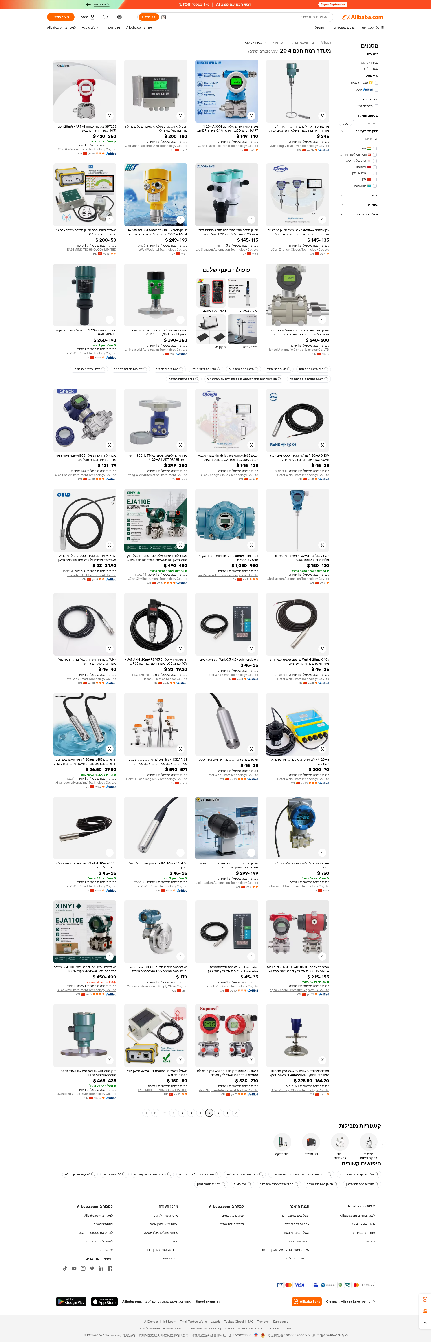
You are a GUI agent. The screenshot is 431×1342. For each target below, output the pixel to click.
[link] (425, 1299)
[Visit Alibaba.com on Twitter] (92, 1268)
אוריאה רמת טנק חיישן (360, 1184)
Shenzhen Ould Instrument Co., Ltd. (91, 575)
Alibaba (326, 42)
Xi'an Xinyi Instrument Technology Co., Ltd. (157, 578)
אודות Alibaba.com (361, 1206)
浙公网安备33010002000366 (289, 1335)
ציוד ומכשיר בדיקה (302, 42)
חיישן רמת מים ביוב (241, 369)
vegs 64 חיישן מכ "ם (77, 1174)
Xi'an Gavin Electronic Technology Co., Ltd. (86, 149)
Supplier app (205, 1301)
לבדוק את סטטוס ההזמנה (96, 1232)
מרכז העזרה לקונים (165, 1215)
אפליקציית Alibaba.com (139, 1301)
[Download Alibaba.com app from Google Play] (71, 1301)
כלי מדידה (276, 42)
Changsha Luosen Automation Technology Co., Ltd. (297, 578)
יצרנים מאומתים (233, 1215)
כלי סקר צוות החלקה (181, 379)
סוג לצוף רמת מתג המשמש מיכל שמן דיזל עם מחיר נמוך (242, 379)
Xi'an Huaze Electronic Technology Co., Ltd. (228, 146)
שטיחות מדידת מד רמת (128, 369)
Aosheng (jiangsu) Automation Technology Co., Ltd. (226, 249)
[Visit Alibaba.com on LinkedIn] (101, 1268)
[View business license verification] (256, 1335)
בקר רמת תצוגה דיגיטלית (242, 1174)
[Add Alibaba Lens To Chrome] (307, 1301)
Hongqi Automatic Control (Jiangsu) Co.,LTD (298, 349)
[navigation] (358, 578)
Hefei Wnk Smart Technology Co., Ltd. (90, 353)
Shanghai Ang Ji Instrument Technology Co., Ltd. (297, 886)
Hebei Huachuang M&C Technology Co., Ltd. (156, 779)
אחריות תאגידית (364, 1232)
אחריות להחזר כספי (296, 1224)
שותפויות (106, 1250)
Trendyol (263, 1321)
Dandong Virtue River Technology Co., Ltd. (299, 146)
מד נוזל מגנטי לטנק (209, 1184)
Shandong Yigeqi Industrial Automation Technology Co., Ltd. (155, 349)
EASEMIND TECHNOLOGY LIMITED (91, 249)
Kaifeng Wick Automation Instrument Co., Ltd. (155, 475)
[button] (163, 17)
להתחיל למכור (103, 1224)
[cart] (104, 18)
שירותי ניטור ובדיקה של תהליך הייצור (285, 1250)
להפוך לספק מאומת (99, 1241)
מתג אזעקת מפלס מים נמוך (277, 1184)
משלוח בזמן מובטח (296, 1232)
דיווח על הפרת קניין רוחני (162, 1250)
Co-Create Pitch (363, 1224)
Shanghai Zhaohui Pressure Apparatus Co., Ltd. (297, 990)
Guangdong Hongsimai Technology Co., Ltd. (85, 782)
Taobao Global (234, 1321)
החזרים (173, 1241)
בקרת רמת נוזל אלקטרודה (150, 1174)
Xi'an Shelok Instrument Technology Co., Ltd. (85, 475)
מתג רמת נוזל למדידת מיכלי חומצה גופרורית (299, 1174)
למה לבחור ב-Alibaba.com (357, 1215)
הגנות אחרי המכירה (296, 1241)
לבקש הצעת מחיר (232, 1224)
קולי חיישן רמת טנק (311, 369)
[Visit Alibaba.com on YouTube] (74, 1268)
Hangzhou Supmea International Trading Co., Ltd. (226, 1090)
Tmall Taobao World (193, 1321)
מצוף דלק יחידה (276, 369)
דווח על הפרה (169, 1258)
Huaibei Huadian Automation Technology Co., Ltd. (226, 882)
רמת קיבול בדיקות (167, 369)
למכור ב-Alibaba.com (98, 1215)
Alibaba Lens (350, 1301)
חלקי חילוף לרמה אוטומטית (357, 1174)
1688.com (169, 1321)
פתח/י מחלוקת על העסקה (161, 1232)
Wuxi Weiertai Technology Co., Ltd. (163, 249)
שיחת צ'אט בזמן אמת (164, 1224)
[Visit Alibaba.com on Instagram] (83, 1268)
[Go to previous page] (236, 1113)
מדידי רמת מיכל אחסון (87, 369)
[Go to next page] (146, 1113)
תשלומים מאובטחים (295, 1215)
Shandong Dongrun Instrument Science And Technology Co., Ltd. (155, 146)
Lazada (215, 1321)
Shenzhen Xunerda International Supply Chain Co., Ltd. (155, 986)
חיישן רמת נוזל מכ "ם (320, 1184)
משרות (370, 1241)
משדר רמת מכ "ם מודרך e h (196, 1174)
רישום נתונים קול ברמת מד (306, 379)
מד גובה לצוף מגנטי (203, 369)
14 (155, 1112)
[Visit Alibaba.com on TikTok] (65, 1268)
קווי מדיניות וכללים (297, 1258)
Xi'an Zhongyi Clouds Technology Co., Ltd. (300, 249)
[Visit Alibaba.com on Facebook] (110, 1268)
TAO (250, 1321)
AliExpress (151, 1321)
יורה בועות (240, 1184)
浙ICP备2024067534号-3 (330, 1335)
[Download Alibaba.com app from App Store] (104, 1301)
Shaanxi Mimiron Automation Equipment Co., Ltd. (226, 575)
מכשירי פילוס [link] (254, 42)
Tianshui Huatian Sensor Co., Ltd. (164, 679)
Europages (280, 1321)
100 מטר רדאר (112, 1174)
